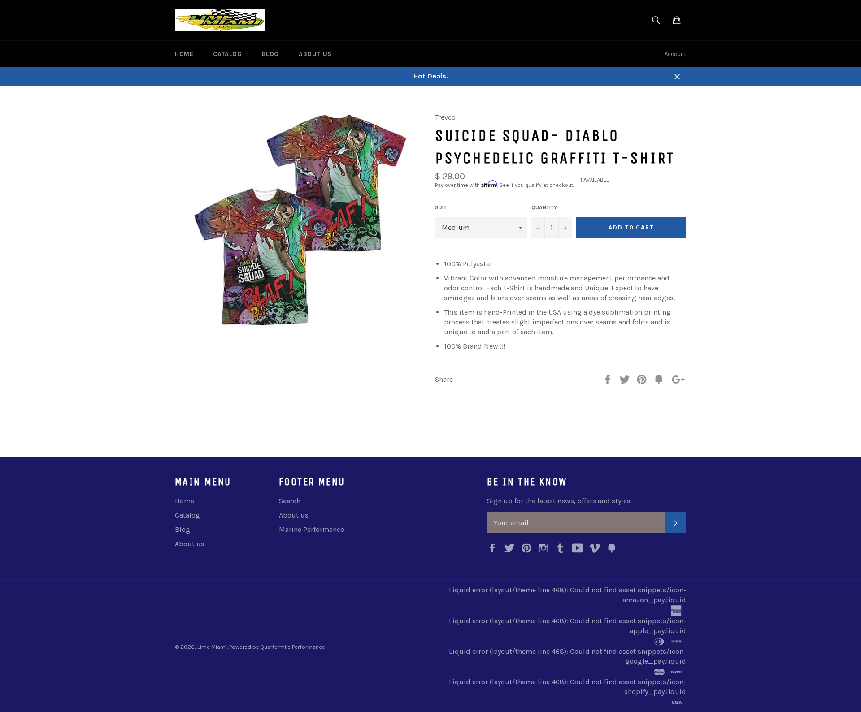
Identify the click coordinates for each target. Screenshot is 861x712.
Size (441, 207)
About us (315, 54)
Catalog (227, 54)
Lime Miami (212, 646)
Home (184, 54)
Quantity (544, 207)
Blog (270, 54)
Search (289, 500)
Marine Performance (311, 529)
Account (675, 54)
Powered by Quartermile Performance (277, 646)
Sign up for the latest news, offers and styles (559, 500)
